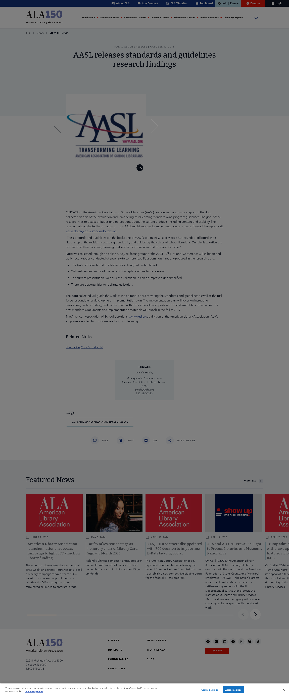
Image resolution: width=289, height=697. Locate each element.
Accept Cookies (233, 689)
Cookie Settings (209, 689)
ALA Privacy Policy (34, 691)
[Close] (283, 689)
